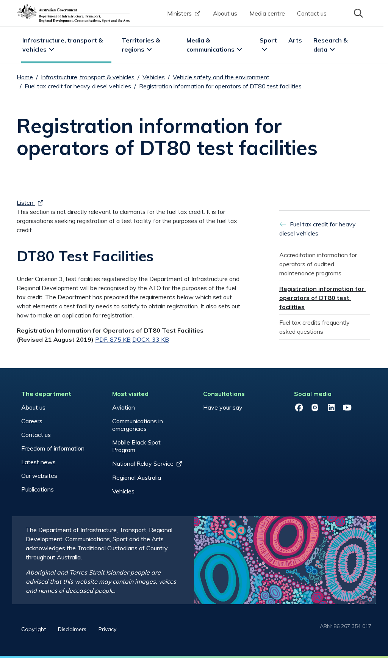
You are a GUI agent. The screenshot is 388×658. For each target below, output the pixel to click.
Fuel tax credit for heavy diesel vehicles (78, 86)
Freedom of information (52, 448)
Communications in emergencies (137, 424)
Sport (268, 40)
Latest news (38, 462)
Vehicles (153, 77)
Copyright (33, 629)
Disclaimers (72, 629)
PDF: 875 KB (113, 339)
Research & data (331, 44)
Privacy (107, 629)
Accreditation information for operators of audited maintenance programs (318, 264)
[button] (357, 12)
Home (25, 77)
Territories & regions (142, 44)
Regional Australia (136, 477)
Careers (31, 421)
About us (225, 13)
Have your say (222, 407)
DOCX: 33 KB (150, 339)
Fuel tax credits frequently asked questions (315, 327)
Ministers (179, 13)
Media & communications (210, 44)
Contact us (312, 13)
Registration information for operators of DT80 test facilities (322, 298)
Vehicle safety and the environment (221, 77)
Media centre (267, 13)
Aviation (123, 407)
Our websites (39, 475)
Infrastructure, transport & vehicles (63, 44)
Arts (295, 40)
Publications (37, 489)
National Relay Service (143, 463)
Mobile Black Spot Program (136, 446)
